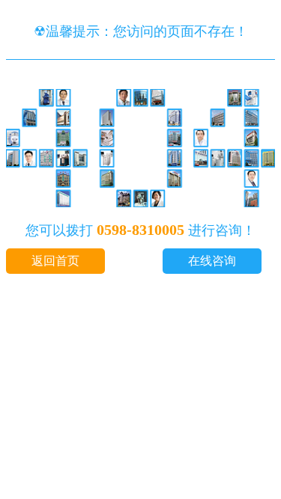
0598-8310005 (140, 229)
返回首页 (55, 260)
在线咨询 (212, 260)
